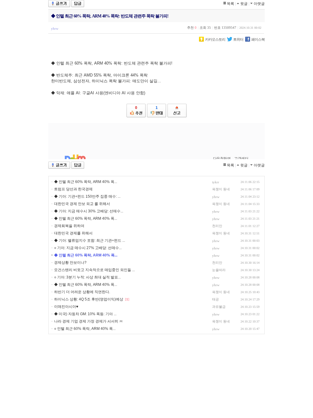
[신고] (177, 111)
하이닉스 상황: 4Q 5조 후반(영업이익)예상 (88, 299)
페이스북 (258, 39)
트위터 (238, 39)
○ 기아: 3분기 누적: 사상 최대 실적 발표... (87, 277)
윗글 (244, 4)
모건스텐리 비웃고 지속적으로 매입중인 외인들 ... (94, 270)
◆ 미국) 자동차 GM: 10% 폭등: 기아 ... (85, 314)
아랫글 (259, 4)
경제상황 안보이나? (70, 262)
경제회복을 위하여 (69, 226)
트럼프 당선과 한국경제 (73, 189)
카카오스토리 (215, 39)
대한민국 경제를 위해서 (73, 233)
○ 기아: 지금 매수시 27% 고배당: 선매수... (88, 248)
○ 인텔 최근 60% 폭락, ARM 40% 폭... (85, 329)
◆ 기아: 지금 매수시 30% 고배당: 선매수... (88, 211)
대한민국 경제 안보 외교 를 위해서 (82, 204)
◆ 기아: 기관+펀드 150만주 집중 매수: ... (87, 196)
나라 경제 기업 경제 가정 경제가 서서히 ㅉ (88, 321)
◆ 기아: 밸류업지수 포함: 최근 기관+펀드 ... (89, 240)
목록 (230, 4)
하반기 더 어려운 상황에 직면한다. (82, 292)
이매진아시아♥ (66, 306)
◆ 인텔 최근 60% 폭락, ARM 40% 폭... (85, 182)
